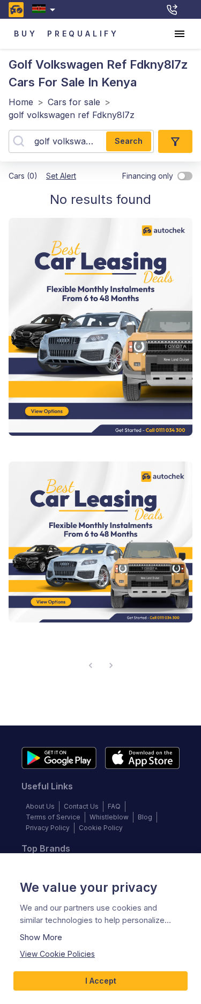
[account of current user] (179, 34)
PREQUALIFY (83, 33)
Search (129, 140)
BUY (25, 33)
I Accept (100, 980)
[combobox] (46, 9)
